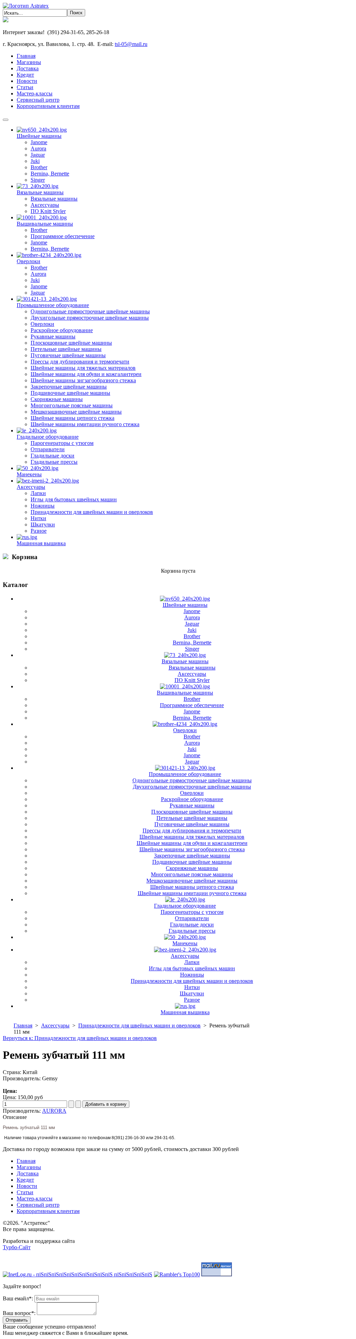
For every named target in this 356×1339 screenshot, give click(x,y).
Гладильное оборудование (48, 437)
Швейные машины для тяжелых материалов (83, 368)
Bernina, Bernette (50, 174)
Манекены (29, 474)
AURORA (54, 1111)
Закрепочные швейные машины (69, 387)
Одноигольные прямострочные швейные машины (90, 311)
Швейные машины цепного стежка (72, 418)
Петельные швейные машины (66, 349)
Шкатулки (43, 524)
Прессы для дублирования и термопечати (80, 362)
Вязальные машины (40, 192)
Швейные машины (39, 136)
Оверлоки (28, 261)
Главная (23, 1025)
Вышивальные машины (45, 224)
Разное (39, 531)
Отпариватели (48, 449)
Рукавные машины (53, 336)
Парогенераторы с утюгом (62, 443)
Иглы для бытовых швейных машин (74, 499)
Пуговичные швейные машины (68, 355)
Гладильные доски (52, 456)
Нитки (38, 518)
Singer (38, 180)
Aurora (38, 148)
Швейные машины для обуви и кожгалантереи (86, 374)
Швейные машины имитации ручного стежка (85, 424)
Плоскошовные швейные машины (71, 343)
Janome (39, 142)
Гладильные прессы (54, 462)
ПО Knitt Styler (48, 211)
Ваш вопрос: (19, 1313)
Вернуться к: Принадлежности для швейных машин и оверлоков (80, 1038)
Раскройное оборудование (62, 330)
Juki (35, 161)
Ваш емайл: (18, 1298)
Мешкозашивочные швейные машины (76, 412)
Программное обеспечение (63, 236)
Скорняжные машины (57, 399)
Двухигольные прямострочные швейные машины (90, 318)
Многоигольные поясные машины (72, 405)
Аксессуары (45, 205)
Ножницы (43, 506)
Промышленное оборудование (53, 305)
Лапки (38, 493)
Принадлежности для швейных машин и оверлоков (92, 512)
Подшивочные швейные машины (70, 393)
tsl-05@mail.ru (131, 44)
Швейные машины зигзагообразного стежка (83, 380)
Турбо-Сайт (17, 1247)
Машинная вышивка (41, 543)
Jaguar (38, 155)
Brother (39, 167)
